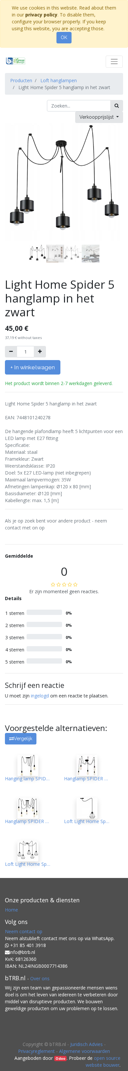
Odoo (60, 1058)
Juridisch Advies (86, 1044)
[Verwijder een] (11, 351)
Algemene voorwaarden (84, 1051)
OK (64, 37)
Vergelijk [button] (23, 738)
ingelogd (40, 696)
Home (11, 910)
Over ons (40, 978)
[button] (14, 189)
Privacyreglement (36, 1051)
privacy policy (41, 15)
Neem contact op (23, 931)
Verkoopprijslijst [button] (97, 117)
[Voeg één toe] (40, 351)
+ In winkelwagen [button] (33, 367)
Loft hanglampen (58, 80)
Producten (21, 80)
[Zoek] (116, 105)
